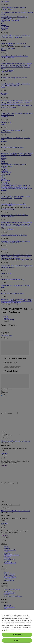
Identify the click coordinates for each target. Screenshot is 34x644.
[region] (17, 627)
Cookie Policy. (6, 630)
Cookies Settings (17, 634)
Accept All (17, 640)
